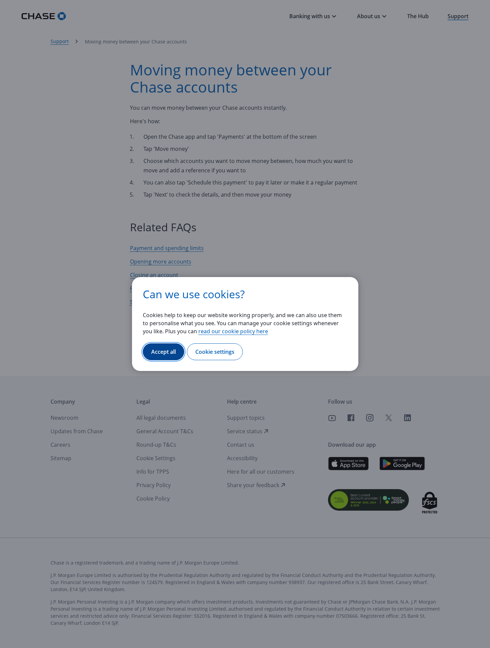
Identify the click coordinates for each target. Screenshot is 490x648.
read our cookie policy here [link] (233, 331)
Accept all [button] (163, 351)
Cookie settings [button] (214, 351)
